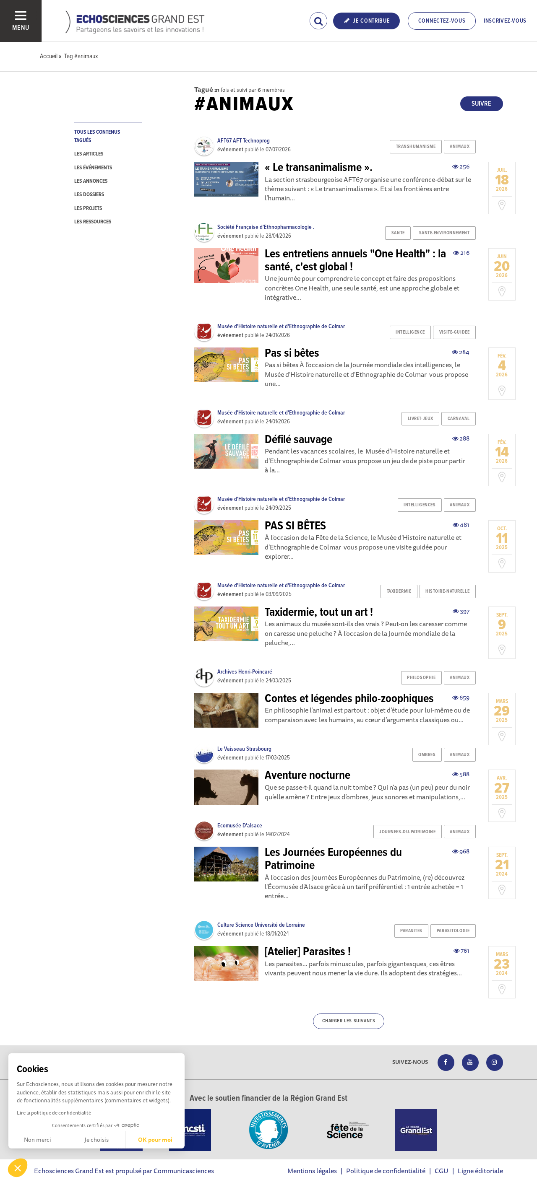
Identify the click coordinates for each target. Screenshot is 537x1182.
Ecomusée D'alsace (239, 825)
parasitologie (453, 931)
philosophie (421, 678)
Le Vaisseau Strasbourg (244, 749)
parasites (411, 931)
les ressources (92, 222)
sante (398, 233)
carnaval (458, 419)
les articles (88, 154)
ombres (426, 755)
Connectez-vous (442, 21)
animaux (459, 147)
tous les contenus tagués (97, 136)
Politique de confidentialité (385, 1170)
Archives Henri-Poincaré (244, 672)
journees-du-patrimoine (407, 832)
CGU (441, 1170)
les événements (93, 167)
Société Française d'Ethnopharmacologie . (265, 227)
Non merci (37, 1139)
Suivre (481, 103)
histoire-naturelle (447, 591)
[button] (18, 1168)
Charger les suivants (348, 1021)
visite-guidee (454, 332)
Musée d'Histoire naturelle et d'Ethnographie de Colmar (281, 326)
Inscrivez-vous (505, 21)
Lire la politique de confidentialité (54, 1113)
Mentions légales (312, 1170)
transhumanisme (416, 147)
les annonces (90, 181)
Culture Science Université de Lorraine (261, 925)
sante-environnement (444, 233)
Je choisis (96, 1139)
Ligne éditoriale (480, 1170)
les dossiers (89, 194)
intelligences (419, 505)
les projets (88, 208)
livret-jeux (420, 419)
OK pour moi (155, 1139)
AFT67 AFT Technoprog (243, 141)
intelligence (410, 332)
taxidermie (399, 591)
